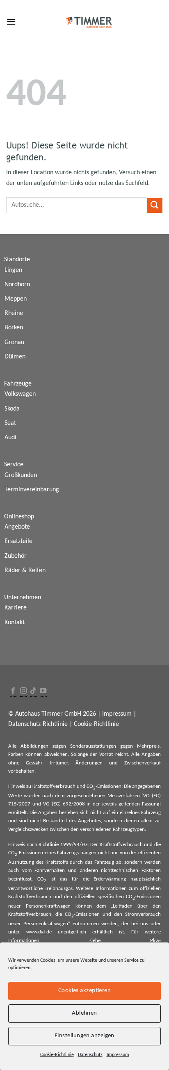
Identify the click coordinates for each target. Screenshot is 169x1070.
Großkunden (21, 475)
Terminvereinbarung (32, 489)
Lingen (13, 270)
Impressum (118, 1054)
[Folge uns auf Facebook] (13, 691)
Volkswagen (20, 394)
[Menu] (11, 21)
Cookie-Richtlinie (57, 1054)
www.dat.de (39, 932)
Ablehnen (84, 1013)
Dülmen (15, 357)
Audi (10, 437)
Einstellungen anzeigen (84, 1036)
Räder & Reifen (25, 570)
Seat (10, 423)
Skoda (12, 409)
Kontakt (15, 622)
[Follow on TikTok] (33, 691)
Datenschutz (90, 1054)
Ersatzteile (18, 541)
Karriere (16, 608)
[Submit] (154, 205)
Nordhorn (17, 284)
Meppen (16, 299)
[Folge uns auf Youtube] (43, 691)
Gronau (14, 342)
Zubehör (16, 556)
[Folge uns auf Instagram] (23, 691)
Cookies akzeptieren (84, 991)
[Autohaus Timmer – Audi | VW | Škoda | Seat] (89, 22)
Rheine (14, 313)
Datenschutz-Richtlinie (38, 724)
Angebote (17, 527)
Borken (14, 327)
